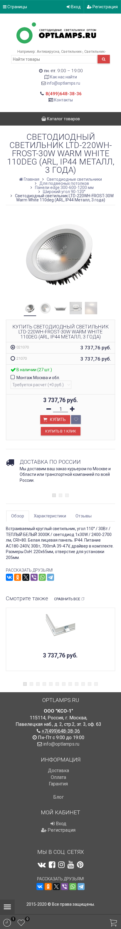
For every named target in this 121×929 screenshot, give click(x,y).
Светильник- (72, 51)
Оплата (58, 777)
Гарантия (58, 784)
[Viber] (34, 577)
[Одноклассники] (17, 577)
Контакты (63, 100)
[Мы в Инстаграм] (61, 865)
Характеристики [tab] (50, 516)
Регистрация (105, 6)
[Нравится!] (76, 419)
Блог (58, 797)
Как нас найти (63, 77)
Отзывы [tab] (83, 516)
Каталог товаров (63, 118)
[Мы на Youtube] (71, 865)
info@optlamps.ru (63, 83)
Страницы (16, 6)
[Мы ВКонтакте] (42, 865)
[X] (25, 577)
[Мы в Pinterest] (80, 865)
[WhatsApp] (42, 577)
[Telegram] (50, 577)
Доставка (58, 770)
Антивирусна (48, 51)
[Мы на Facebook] (52, 865)
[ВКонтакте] (9, 577)
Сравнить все (67, 599)
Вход (75, 6)
